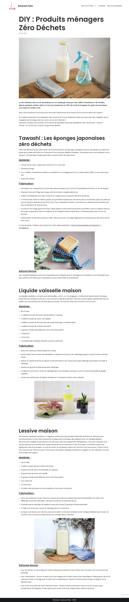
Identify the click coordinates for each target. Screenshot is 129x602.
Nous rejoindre (114, 6)
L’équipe (101, 6)
